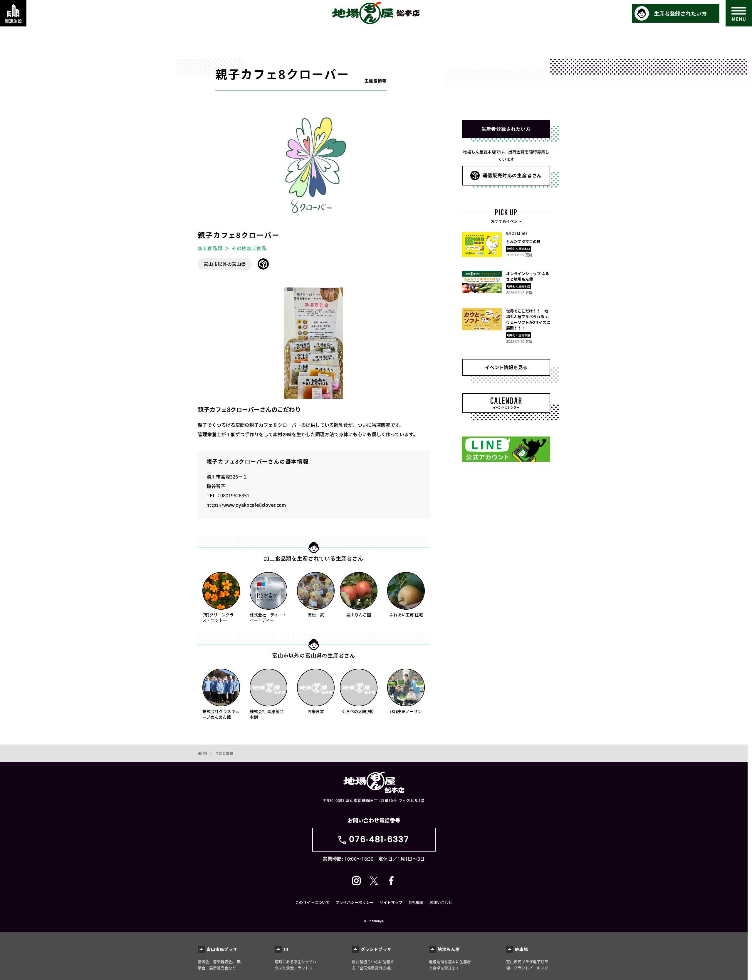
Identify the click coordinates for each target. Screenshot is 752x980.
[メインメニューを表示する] (739, 13)
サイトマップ (391, 902)
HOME (202, 753)
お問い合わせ (440, 902)
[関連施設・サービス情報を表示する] (13, 13)
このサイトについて (312, 902)
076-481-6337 (379, 839)
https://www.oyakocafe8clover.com (246, 504)
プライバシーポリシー (354, 902)
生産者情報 (224, 753)
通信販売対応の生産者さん (512, 175)
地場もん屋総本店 (376, 13)
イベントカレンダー (506, 407)
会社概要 (416, 902)
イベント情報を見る (506, 367)
